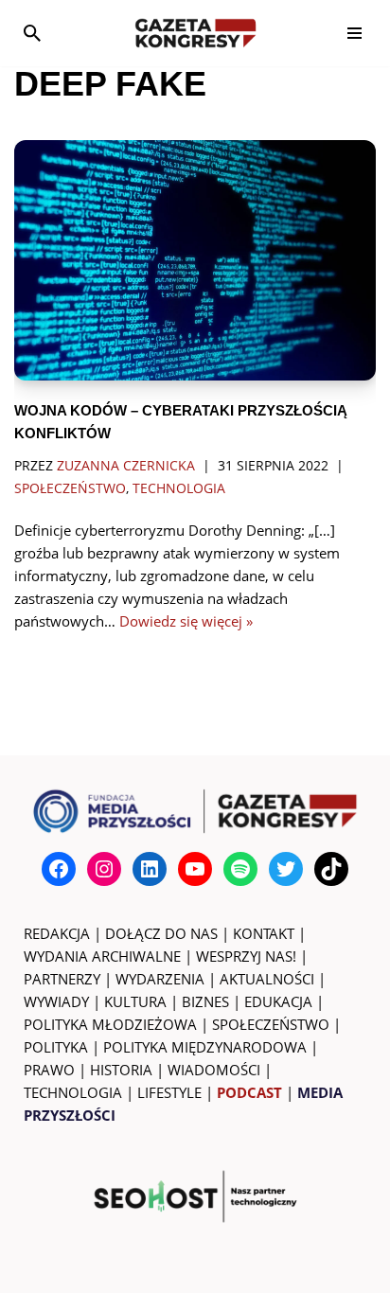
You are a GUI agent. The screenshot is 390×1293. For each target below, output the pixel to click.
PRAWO (49, 1069)
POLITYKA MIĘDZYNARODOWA (205, 1046)
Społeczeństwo (70, 488)
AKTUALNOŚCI (267, 978)
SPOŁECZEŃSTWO (270, 1024)
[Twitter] (286, 869)
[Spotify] (240, 869)
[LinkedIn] (150, 869)
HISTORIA (121, 1069)
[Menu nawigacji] (354, 33)
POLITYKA (56, 1046)
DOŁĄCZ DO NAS (161, 933)
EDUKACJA (278, 1001)
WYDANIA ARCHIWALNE (102, 956)
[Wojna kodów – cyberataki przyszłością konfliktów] (195, 260)
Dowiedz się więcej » (186, 620)
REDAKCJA (57, 933)
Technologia (179, 488)
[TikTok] (331, 869)
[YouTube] (195, 869)
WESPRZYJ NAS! (246, 956)
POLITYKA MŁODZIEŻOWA (110, 1024)
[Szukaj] (32, 33)
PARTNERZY (62, 978)
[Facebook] (59, 869)
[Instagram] (104, 869)
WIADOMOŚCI (214, 1069)
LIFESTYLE (169, 1092)
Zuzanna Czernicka (126, 465)
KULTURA (135, 1001)
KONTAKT (263, 933)
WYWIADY (56, 1001)
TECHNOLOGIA (73, 1092)
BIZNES (205, 1001)
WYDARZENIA (159, 978)
